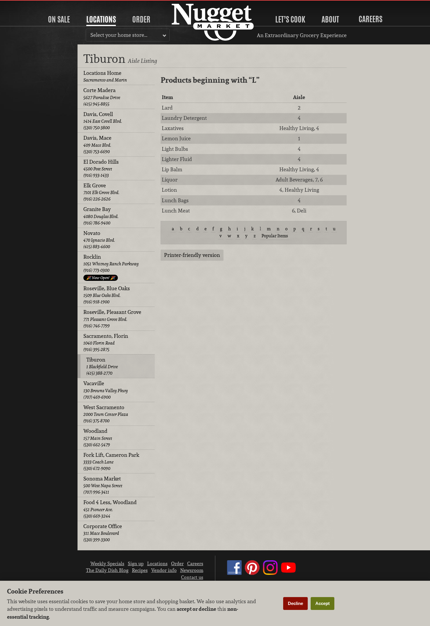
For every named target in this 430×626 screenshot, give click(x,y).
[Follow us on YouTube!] (288, 573)
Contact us (192, 577)
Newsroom (191, 570)
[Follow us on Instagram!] (270, 573)
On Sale (59, 19)
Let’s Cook (290, 19)
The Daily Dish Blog (107, 570)
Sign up (136, 563)
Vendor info (164, 570)
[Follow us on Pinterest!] (252, 573)
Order (141, 19)
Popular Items (275, 235)
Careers (370, 19)
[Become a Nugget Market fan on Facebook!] (234, 573)
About (330, 19)
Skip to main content (27, 4)
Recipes (140, 570)
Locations (101, 19)
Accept (322, 603)
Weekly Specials (107, 563)
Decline (295, 603)
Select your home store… (118, 35)
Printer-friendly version (192, 255)
